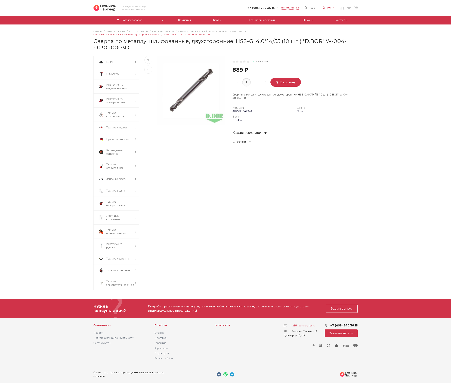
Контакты (222, 325)
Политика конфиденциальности (113, 337)
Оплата (159, 332)
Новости (98, 332)
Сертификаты (101, 343)
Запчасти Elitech (165, 358)
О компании (102, 325)
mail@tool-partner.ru (302, 325)
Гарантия (160, 343)
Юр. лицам (161, 348)
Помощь (161, 325)
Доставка (160, 337)
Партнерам (162, 353)
